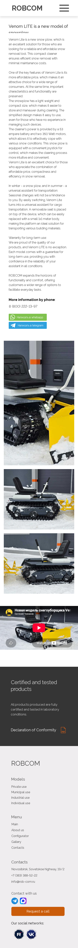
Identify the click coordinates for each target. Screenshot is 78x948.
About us (17, 830)
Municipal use (20, 792)
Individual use (20, 803)
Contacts (17, 847)
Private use (19, 786)
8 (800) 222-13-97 (23, 306)
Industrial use (20, 797)
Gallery (16, 842)
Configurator (20, 836)
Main (14, 824)
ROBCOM (27, 8)
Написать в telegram (30, 325)
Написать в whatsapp (30, 317)
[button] (38, 911)
